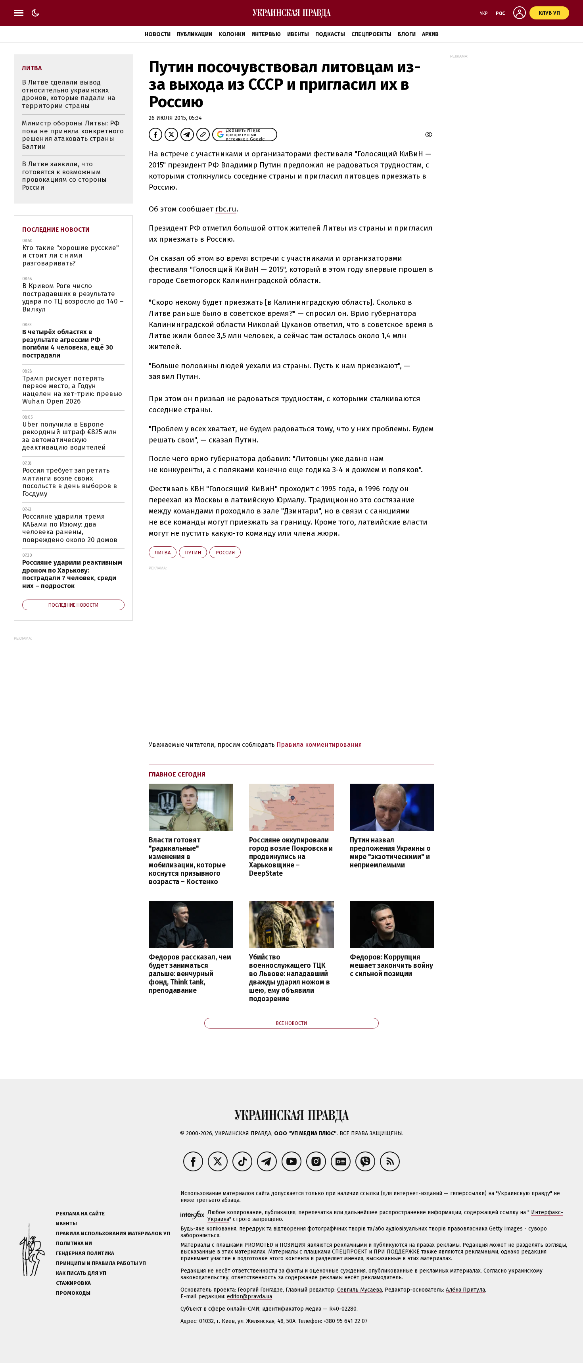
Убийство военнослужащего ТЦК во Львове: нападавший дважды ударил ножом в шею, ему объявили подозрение (289, 978)
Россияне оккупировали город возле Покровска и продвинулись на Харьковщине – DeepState (291, 857)
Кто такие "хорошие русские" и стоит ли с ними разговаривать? (70, 255)
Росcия (225, 553)
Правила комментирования (319, 744)
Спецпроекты (371, 34)
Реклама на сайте (80, 1214)
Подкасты (330, 34)
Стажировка (73, 1283)
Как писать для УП (81, 1273)
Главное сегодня (177, 774)
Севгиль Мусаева (359, 1289)
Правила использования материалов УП (113, 1233)
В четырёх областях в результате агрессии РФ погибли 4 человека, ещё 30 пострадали (67, 343)
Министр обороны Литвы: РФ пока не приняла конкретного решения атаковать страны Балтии (73, 135)
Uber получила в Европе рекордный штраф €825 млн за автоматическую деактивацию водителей (69, 436)
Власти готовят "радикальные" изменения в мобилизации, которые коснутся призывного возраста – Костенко (187, 861)
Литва (163, 553)
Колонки (232, 34)
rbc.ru (225, 208)
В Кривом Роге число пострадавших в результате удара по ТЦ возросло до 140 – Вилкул (73, 297)
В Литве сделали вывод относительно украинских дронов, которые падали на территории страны (68, 94)
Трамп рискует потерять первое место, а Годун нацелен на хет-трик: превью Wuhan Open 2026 (72, 390)
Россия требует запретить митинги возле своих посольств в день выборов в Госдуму (69, 482)
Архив (430, 34)
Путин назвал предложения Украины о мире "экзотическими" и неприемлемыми (390, 852)
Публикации (194, 34)
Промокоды (73, 1293)
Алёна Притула (465, 1289)
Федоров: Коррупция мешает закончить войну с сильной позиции (391, 965)
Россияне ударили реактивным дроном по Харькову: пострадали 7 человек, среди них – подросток (72, 574)
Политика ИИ (74, 1243)
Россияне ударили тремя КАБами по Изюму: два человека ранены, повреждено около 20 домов (69, 528)
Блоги (407, 34)
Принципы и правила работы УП (101, 1263)
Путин (193, 553)
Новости (158, 34)
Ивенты (298, 34)
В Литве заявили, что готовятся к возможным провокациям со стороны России (64, 176)
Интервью (266, 34)
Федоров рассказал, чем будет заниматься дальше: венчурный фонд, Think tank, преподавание (190, 974)
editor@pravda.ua (249, 1296)
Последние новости (56, 229)
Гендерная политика (85, 1253)
